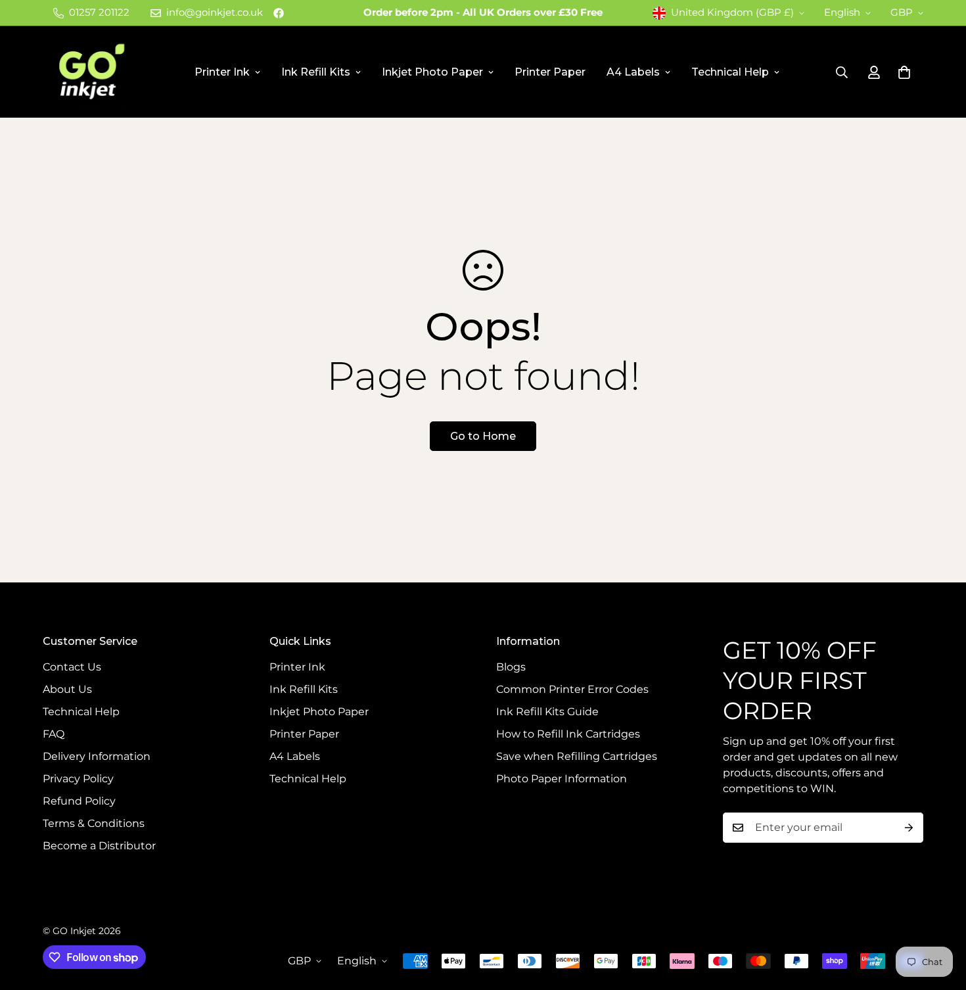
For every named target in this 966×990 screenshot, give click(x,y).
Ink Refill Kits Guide (547, 711)
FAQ (53, 734)
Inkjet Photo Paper (432, 72)
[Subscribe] (908, 828)
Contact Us (72, 667)
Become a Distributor (99, 845)
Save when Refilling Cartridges (576, 756)
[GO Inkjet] (90, 72)
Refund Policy (79, 801)
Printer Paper (550, 72)
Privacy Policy (78, 778)
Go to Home (483, 436)
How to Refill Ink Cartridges (568, 734)
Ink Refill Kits (315, 72)
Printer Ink (222, 72)
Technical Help (730, 72)
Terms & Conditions (94, 823)
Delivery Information (96, 756)
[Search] (842, 72)
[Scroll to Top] (940, 918)
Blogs (511, 667)
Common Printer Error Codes (572, 689)
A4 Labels (633, 72)
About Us (67, 689)
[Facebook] (278, 13)
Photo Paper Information (561, 778)
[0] (904, 72)
